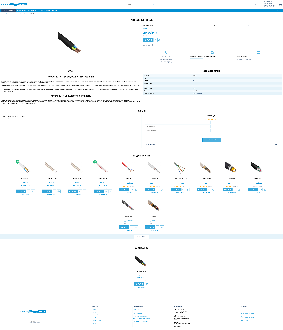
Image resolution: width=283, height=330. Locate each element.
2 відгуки (132, 186)
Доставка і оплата (46, 10)
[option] (70, 44)
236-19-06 (268, 3)
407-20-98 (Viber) (269, 5)
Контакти (54, 10)
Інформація (31, 10)
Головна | (4, 13)
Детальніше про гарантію (196, 57)
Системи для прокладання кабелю (140, 310)
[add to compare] (159, 40)
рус (256, 6)
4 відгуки (210, 186)
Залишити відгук (26, 187)
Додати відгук (147, 45)
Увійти (276, 144)
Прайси (37, 10)
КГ (248, 25)
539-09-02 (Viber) (269, 7)
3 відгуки (184, 186)
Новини (24, 10)
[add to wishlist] (155, 40)
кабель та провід (197, 93)
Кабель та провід (137, 313)
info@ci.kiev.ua (248, 321)
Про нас (19, 10)
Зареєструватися (150, 144)
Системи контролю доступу (140, 316)
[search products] (153, 4)
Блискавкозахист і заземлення (141, 318)
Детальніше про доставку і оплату (245, 59)
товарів (142, 236)
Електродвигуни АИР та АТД (140, 321)
